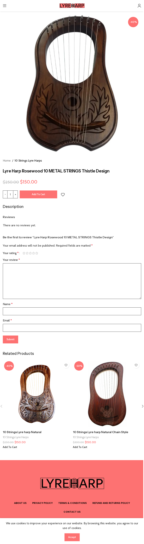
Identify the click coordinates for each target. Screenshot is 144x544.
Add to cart (38, 194)
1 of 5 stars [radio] (24, 253)
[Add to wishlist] (63, 194)
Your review (11, 260)
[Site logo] (72, 5)
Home (7, 160)
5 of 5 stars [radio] (36, 253)
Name (8, 304)
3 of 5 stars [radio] (30, 253)
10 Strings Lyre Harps (28, 160)
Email (7, 320)
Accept (72, 537)
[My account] (139, 5)
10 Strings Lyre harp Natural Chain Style (100, 432)
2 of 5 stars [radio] (27, 253)
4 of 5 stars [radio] (33, 253)
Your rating (11, 253)
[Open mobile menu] (4, 5)
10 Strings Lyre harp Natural (22, 432)
